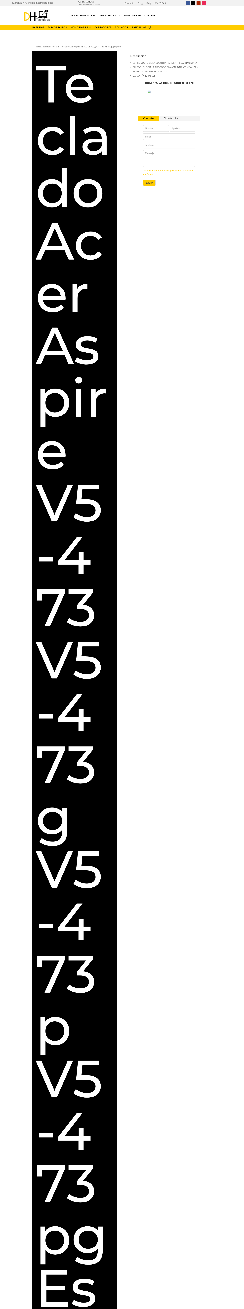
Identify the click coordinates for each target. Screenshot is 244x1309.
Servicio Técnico (107, 15)
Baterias (38, 27)
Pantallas (139, 27)
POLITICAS (160, 3)
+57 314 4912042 (86, 1)
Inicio (38, 46)
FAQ (148, 3)
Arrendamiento (132, 15)
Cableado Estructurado (82, 15)
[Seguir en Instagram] (204, 3)
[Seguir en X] (193, 3)
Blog (140, 3)
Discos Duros (57, 27)
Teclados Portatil (51, 46)
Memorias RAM (81, 27)
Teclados (121, 27)
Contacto (129, 3)
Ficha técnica (171, 118)
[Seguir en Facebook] (188, 3)
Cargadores (102, 27)
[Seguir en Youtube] (199, 3)
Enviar (149, 182)
